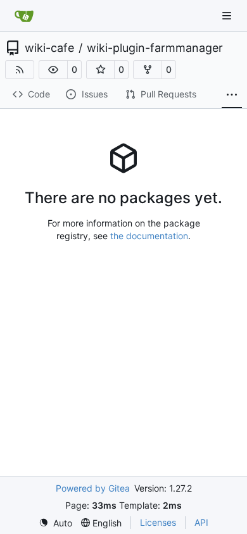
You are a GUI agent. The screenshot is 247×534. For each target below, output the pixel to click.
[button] (53, 69)
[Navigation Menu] (228, 15)
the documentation (149, 235)
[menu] (55, 523)
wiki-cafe (49, 48)
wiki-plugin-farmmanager (155, 48)
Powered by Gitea (93, 488)
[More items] (232, 95)
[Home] (24, 15)
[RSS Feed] (19, 69)
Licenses (158, 522)
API (201, 522)
